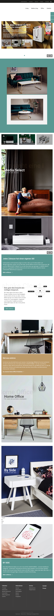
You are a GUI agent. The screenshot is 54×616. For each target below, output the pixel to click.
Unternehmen (24, 1)
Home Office (4, 593)
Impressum (18, 614)
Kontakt (47, 1)
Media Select (4, 589)
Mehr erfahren (9, 308)
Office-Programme (6, 594)
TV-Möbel (4, 588)
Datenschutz (23, 614)
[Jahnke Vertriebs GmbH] (7, 6)
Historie (17, 588)
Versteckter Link (9, 139)
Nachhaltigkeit (19, 591)
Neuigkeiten (18, 596)
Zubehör (4, 596)
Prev (48, 55)
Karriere (31, 1)
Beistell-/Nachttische (6, 591)
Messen (17, 593)
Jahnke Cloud (18, 589)
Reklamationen (32, 588)
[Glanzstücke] (27, 109)
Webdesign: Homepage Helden (33, 614)
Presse (41, 1)
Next (51, 55)
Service (36, 1)
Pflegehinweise (32, 589)
